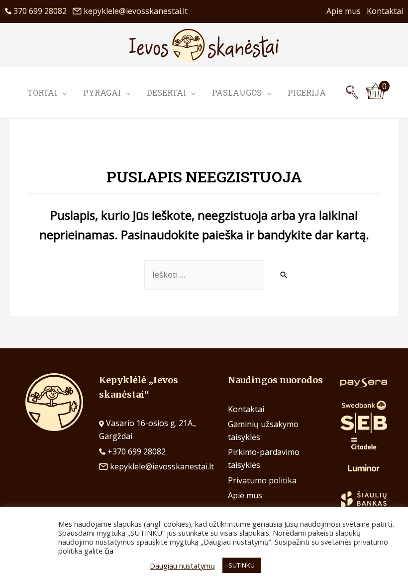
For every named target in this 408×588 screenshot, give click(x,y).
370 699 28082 (42, 10)
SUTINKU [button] (241, 565)
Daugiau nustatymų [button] (182, 565)
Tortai (42, 92)
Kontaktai (385, 10)
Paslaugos (237, 92)
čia (108, 551)
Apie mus (346, 10)
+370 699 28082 (135, 451)
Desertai (166, 92)
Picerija (307, 92)
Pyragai (102, 92)
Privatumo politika (262, 480)
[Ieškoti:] (204, 275)
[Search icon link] (352, 93)
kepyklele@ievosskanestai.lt (136, 10)
